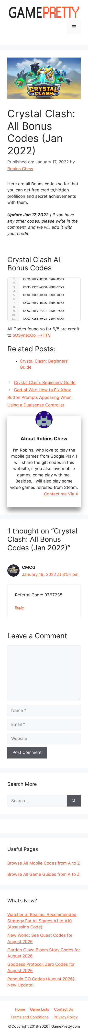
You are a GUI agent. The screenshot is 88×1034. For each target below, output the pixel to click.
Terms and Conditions (30, 1017)
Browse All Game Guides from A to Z (43, 874)
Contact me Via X (61, 494)
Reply (19, 607)
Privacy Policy (66, 1017)
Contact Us (63, 1009)
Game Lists (39, 1009)
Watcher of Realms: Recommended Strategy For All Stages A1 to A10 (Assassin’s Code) (42, 920)
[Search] (74, 801)
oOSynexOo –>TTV (31, 335)
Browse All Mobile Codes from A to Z (43, 863)
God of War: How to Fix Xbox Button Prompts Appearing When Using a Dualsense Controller (39, 397)
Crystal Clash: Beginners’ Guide (45, 382)
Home (20, 1009)
